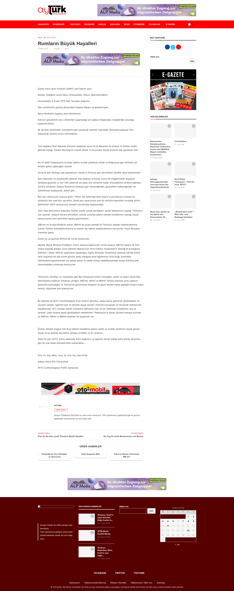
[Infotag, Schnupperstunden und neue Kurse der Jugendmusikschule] (161, 168)
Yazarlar (154, 24)
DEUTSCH (75, 24)
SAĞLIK (102, 24)
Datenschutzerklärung (95, 582)
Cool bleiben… (181, 141)
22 (188, 530)
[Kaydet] (169, 126)
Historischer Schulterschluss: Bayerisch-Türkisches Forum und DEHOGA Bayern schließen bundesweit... (160, 148)
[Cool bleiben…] (185, 130)
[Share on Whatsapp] (93, 73)
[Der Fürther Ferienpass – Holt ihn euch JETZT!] (185, 168)
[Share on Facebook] (84, 73)
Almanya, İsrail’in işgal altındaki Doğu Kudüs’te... (105, 517)
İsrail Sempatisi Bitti (90, 454)
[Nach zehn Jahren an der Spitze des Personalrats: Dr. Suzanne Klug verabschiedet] (161, 201)
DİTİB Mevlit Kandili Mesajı (104, 532)
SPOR (127, 24)
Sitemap (161, 582)
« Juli (177, 544)
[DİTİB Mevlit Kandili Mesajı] (87, 535)
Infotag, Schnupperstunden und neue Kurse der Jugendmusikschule (159, 183)
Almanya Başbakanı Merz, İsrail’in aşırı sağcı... (105, 552)
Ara (151, 511)
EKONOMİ (89, 24)
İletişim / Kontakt (118, 582)
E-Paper (170, 24)
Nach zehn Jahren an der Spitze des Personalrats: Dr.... (160, 214)
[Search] (182, 24)
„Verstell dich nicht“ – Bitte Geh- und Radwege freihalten (185, 214)
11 (168, 526)
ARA (192, 61)
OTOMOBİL (139, 24)
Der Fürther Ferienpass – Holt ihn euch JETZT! (184, 181)
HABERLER (58, 24)
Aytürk (58, 405)
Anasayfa (43, 24)
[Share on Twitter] (87, 73)
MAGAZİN (115, 24)
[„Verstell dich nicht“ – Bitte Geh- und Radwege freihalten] (185, 201)
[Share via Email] (96, 73)
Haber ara (154, 57)
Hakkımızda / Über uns (141, 582)
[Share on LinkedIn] (90, 73)
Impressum (74, 582)
